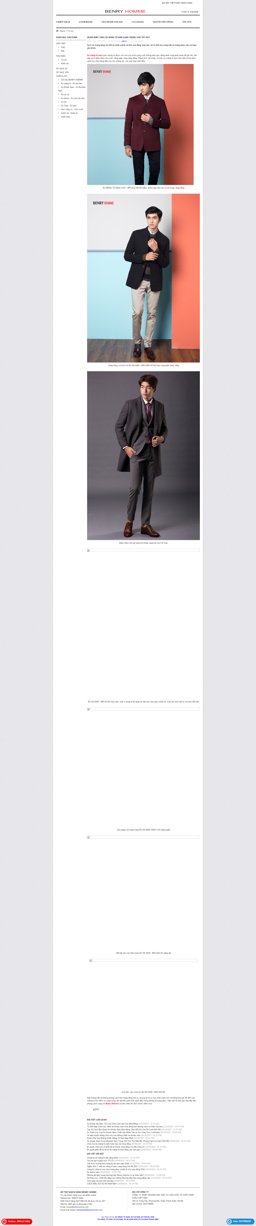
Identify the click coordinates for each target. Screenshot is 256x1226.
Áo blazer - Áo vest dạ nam (73, 98)
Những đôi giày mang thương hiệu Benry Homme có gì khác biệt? (115, 1175)
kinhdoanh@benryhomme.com (89, 1210)
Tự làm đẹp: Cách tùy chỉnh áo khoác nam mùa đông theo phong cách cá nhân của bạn (125, 1126)
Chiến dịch (63, 22)
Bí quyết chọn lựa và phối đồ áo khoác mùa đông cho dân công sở (116, 1147)
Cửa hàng (138, 22)
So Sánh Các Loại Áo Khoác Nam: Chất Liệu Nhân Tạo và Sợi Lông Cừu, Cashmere (123, 1132)
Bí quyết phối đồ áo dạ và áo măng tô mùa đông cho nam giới (113, 1150)
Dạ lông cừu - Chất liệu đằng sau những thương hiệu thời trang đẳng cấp (118, 1178)
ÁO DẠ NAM (135, 1217)
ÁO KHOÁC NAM (147, 1217)
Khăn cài (65, 63)
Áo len (64, 102)
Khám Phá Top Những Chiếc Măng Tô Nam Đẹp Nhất (110, 1138)
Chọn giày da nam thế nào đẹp (100, 1181)
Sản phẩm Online (112, 22)
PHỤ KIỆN (60, 56)
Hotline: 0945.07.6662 (19, 1221)
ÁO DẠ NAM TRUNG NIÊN (148, 1219)
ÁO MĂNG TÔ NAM (122, 1217)
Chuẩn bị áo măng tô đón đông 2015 (102, 1158)
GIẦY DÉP (60, 43)
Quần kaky (65, 117)
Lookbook (86, 22)
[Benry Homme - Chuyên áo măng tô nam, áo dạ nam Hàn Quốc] (128, 10)
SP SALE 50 (61, 69)
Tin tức (187, 22)
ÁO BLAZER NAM (130, 1219)
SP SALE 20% (62, 72)
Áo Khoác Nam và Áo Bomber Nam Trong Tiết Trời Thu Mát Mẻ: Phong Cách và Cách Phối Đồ (128, 1141)
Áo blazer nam (93, 1172)
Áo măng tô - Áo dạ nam (71, 83)
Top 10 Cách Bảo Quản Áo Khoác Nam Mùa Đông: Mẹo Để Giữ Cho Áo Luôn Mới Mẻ (124, 1129)
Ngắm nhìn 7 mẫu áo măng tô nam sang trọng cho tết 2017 (112, 1166)
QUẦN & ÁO (61, 76)
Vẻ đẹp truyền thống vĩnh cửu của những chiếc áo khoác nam (113, 1135)
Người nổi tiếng (163, 22)
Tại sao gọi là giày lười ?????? (100, 1161)
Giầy (63, 47)
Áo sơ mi (65, 94)
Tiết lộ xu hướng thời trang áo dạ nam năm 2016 (108, 1163)
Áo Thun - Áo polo (69, 106)
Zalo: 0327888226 (242, 1221)
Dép (62, 51)
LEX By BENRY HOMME (72, 80)
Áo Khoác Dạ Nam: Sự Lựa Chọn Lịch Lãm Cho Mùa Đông (112, 1124)
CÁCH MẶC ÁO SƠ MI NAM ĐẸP (102, 1184)
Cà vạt (64, 60)
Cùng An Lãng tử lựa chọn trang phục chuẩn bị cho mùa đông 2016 (116, 1169)
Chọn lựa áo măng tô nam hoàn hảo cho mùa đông (109, 1144)
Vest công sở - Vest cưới (72, 109)
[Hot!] (96, 1109)
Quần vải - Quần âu (69, 113)
